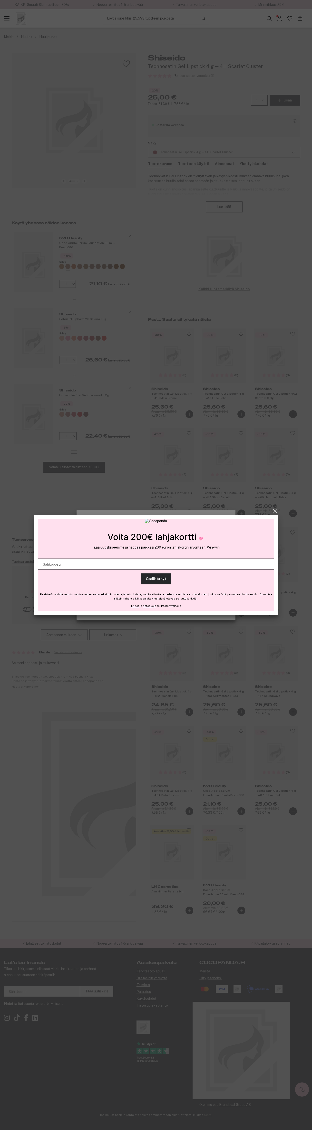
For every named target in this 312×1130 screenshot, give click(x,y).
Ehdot (135, 605)
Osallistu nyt (156, 579)
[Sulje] (275, 511)
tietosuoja (149, 605)
